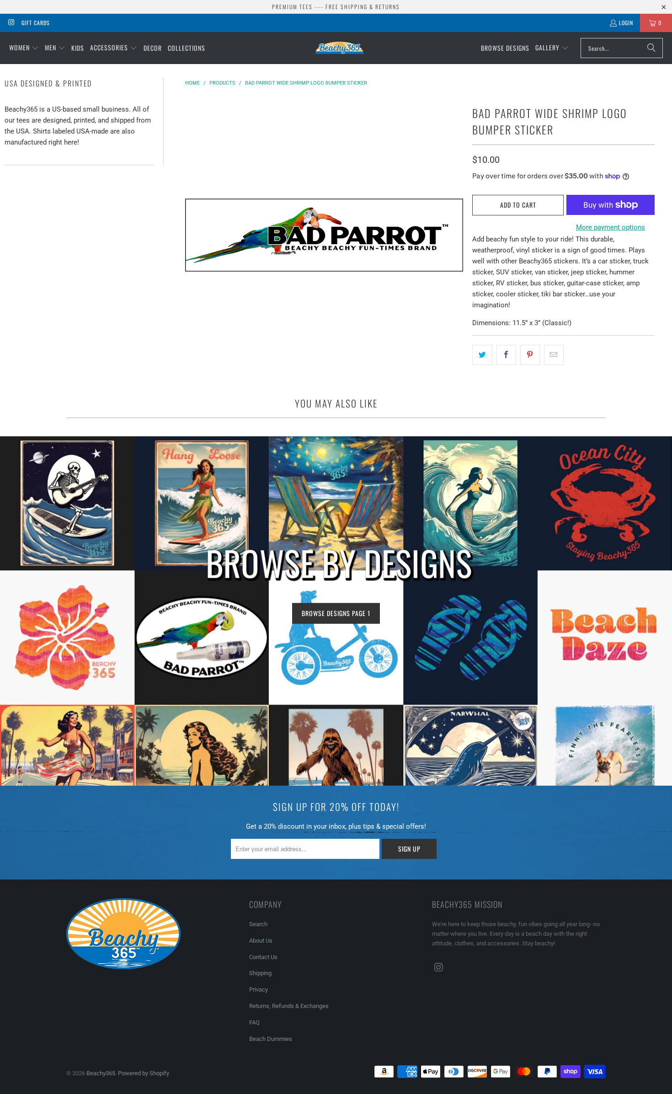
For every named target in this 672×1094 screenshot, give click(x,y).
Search (258, 924)
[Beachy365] (339, 48)
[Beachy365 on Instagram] (11, 23)
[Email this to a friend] (554, 355)
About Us (260, 940)
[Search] (651, 48)
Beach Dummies (270, 1038)
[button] (24, 48)
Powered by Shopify (143, 1073)
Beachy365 (100, 1073)
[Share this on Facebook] (506, 355)
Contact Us (263, 957)
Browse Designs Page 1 (336, 612)
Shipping (260, 973)
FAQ (254, 1022)
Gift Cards (35, 23)
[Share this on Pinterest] (530, 355)
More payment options (610, 227)
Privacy (258, 989)
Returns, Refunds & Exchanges (289, 1006)
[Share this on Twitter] (482, 355)
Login (626, 23)
